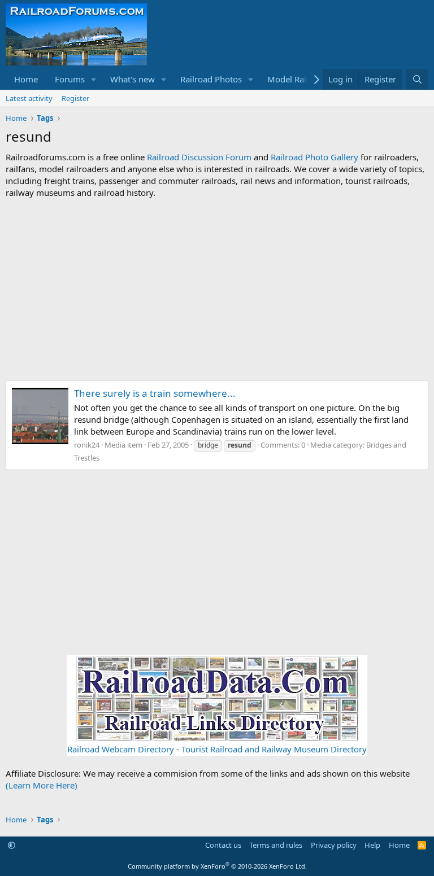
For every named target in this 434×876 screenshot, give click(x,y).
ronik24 (86, 445)
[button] (94, 79)
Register (75, 98)
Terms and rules (275, 845)
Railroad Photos (211, 79)
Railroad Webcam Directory (120, 749)
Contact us (223, 845)
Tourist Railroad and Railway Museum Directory (274, 749)
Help (372, 845)
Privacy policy (334, 845)
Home (26, 79)
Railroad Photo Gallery (314, 157)
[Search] (417, 79)
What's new (132, 79)
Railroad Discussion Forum (199, 157)
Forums (70, 79)
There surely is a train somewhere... (155, 393)
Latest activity (29, 98)
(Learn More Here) (41, 785)
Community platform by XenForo (217, 866)
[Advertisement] (217, 290)
